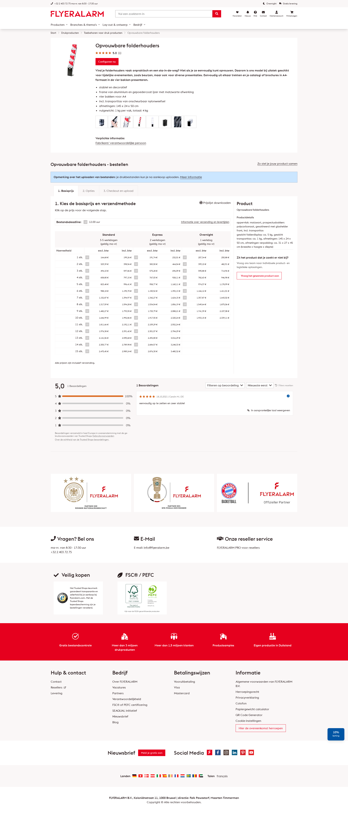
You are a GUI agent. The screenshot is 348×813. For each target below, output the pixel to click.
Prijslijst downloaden (216, 203)
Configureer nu (107, 61)
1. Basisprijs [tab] (66, 191)
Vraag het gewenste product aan (260, 275)
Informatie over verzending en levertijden (205, 222)
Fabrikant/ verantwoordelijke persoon (121, 143)
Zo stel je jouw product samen (277, 163)
